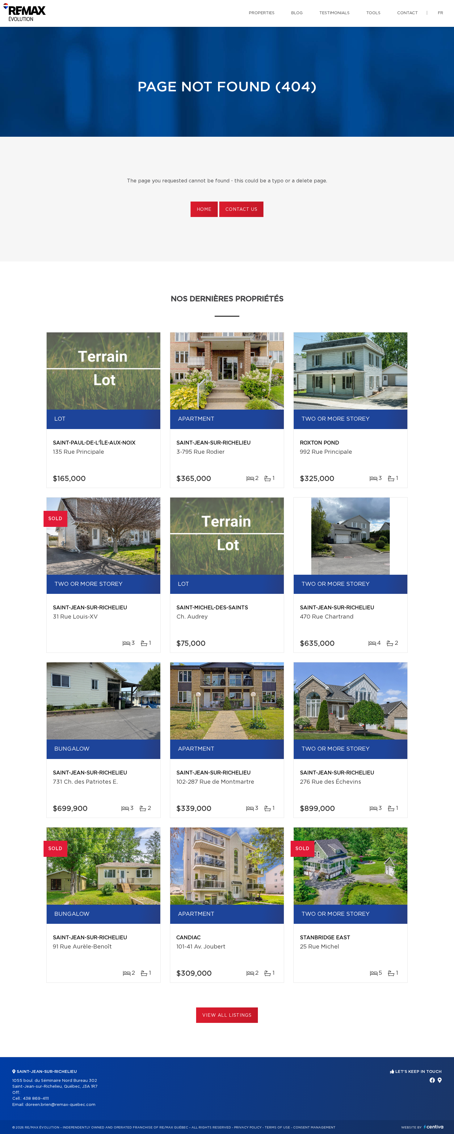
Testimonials (334, 13)
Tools (373, 13)
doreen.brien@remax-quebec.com (60, 1105)
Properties (262, 13)
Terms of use (277, 1127)
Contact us (241, 209)
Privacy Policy (248, 1127)
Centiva (433, 1127)
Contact (407, 13)
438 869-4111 (36, 1099)
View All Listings (226, 1015)
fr (440, 13)
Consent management (314, 1127)
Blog (297, 13)
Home (204, 209)
